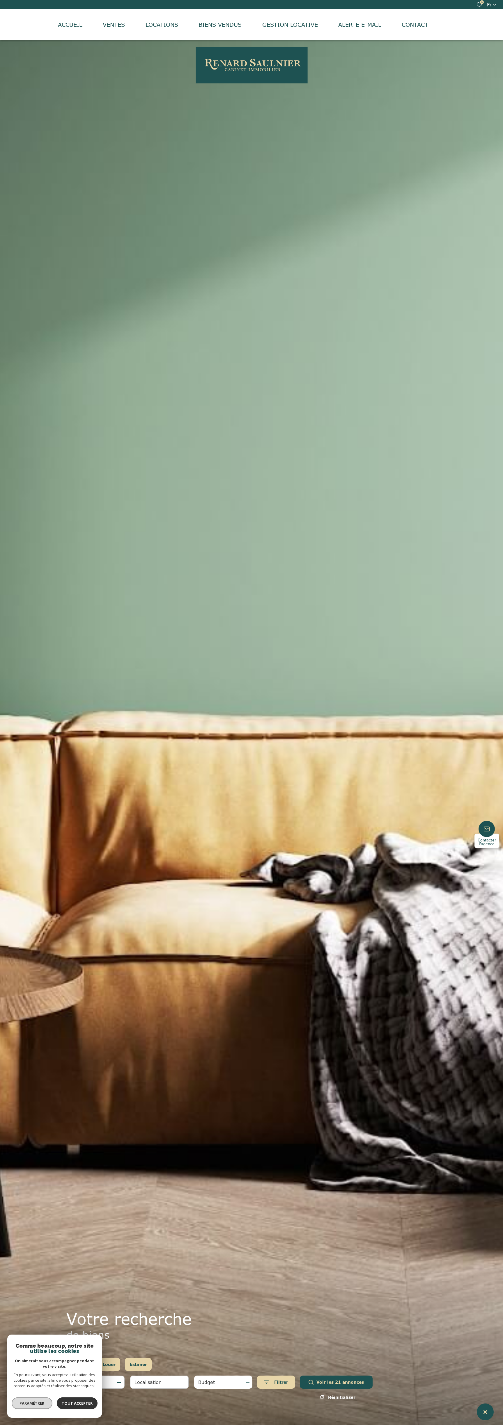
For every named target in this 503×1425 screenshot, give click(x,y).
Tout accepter (77, 1403)
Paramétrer (32, 1403)
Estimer (138, 1364)
